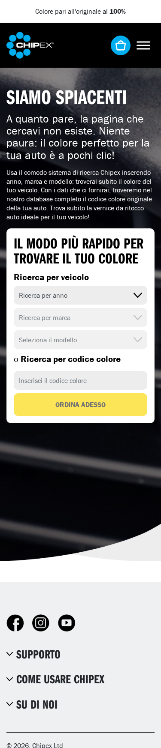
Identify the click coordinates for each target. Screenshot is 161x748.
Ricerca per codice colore (67, 359)
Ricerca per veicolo (51, 277)
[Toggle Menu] (143, 45)
